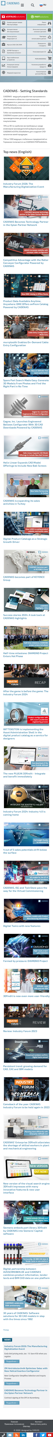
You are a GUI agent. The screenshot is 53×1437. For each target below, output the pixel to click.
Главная (14, 1421)
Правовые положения (14, 1424)
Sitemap (26, 1426)
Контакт (38, 1421)
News (7, 1340)
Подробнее (12, 1361)
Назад (6, 1329)
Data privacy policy (39, 1424)
